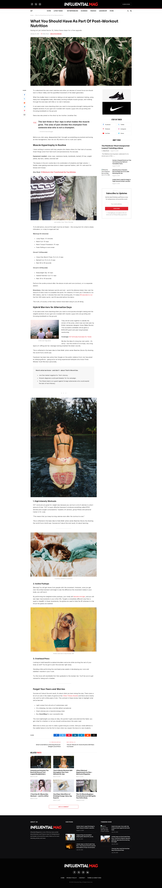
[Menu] (31, 11)
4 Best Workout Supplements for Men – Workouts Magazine (84, 772)
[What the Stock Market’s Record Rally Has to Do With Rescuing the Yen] (106, 172)
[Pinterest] (24, 110)
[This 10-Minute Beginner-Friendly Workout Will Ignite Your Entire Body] (86, 786)
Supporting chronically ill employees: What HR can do (84, 835)
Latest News (58, 11)
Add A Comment (63, 806)
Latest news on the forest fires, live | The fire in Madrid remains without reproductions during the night (120, 839)
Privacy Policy (117, 214)
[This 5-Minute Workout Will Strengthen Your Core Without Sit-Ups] (63, 762)
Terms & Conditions (94, 877)
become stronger (79, 596)
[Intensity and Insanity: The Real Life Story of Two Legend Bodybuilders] (40, 762)
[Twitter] (24, 98)
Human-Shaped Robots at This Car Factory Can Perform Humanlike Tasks (121, 161)
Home (49, 11)
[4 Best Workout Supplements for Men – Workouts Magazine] (86, 762)
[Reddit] (24, 102)
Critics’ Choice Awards (70, 696)
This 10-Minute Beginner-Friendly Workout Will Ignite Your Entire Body (86, 796)
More (112, 11)
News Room (106, 150)
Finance (93, 11)
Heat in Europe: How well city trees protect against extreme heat (120, 828)
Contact (82, 877)
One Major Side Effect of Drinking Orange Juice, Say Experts (62, 796)
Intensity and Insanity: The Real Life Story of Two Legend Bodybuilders (39, 772)
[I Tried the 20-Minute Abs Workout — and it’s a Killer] (40, 786)
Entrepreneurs (72, 11)
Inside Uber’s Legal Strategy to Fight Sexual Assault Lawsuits (121, 180)
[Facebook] (24, 94)
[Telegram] (24, 106)
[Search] (131, 11)
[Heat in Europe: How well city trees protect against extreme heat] (105, 828)
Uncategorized (56, 34)
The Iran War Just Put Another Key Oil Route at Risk (120, 849)
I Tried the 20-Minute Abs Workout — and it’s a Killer (39, 795)
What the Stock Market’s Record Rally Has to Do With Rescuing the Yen (120, 171)
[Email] (24, 114)
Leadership (103, 11)
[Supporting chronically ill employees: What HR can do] (70, 837)
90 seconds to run (86, 295)
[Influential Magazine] (81, 4)
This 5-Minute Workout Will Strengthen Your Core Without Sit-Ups (62, 772)
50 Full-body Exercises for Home (80, 337)
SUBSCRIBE (126, 4)
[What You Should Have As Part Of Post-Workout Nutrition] (81, 61)
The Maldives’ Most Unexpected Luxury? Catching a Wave (115, 147)
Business (84, 11)
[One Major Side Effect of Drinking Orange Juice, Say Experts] (63, 786)
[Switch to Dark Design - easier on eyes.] (128, 11)
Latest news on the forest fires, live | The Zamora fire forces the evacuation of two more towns (86, 845)
